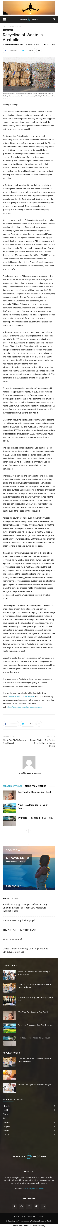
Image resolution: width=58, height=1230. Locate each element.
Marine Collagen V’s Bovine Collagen (34, 1084)
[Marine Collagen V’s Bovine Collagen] (9, 1088)
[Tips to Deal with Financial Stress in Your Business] (9, 988)
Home (5, 26)
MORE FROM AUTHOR (35, 786)
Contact (41, 1216)
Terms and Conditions (22, 1226)
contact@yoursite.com (34, 1188)
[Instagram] (29, 1206)
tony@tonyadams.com (14, 44)
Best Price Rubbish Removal (21, 696)
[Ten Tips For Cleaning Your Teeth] (9, 795)
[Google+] (21, 1206)
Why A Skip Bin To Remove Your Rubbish (14, 741)
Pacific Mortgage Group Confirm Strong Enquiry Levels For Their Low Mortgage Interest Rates (25, 907)
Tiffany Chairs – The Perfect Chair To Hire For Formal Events (42, 743)
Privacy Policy (39, 1226)
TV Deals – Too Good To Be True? (35, 817)
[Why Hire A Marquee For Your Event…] (9, 808)
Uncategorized (15, 26)
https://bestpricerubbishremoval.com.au (24, 707)
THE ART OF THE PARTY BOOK (19, 929)
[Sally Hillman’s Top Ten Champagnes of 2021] (9, 1000)
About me (31, 1216)
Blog (23, 1216)
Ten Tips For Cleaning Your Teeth (35, 792)
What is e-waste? (12, 939)
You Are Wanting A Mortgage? (19, 920)
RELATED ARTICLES (12, 786)
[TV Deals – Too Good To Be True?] (9, 821)
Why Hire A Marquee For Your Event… (35, 1025)
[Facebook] (14, 1206)
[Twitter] (36, 1206)
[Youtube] (43, 1206)
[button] (54, 19)
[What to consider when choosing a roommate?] (9, 975)
